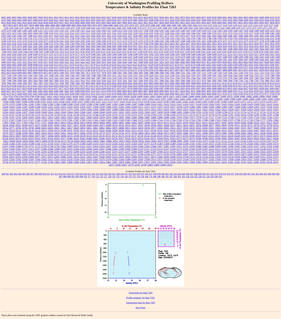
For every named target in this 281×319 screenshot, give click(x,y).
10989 (17, 99)
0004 (19, 17)
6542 (251, 67)
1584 (8, 36)
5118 (87, 51)
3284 (45, 46)
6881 (193, 70)
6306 (272, 65)
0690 (87, 23)
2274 (240, 41)
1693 (261, 36)
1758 (72, 38)
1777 (151, 38)
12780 (224, 115)
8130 (251, 83)
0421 (56, 20)
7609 (56, 80)
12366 (211, 101)
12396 (89, 104)
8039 (125, 83)
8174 (88, 86)
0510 (161, 20)
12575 (70, 109)
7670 (193, 80)
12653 (128, 112)
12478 (179, 107)
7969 (72, 83)
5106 (36, 51)
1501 (19, 33)
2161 (61, 41)
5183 (109, 54)
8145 (9, 86)
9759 (277, 94)
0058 (209, 17)
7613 (77, 80)
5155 (240, 51)
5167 (24, 54)
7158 (9, 75)
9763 (16, 96)
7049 (61, 73)
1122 (245, 25)
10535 (230, 96)
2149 (3, 41)
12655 (141, 112)
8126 (235, 83)
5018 (172, 46)
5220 (267, 54)
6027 (261, 62)
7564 (193, 78)
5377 (167, 59)
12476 (166, 107)
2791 (114, 44)
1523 (119, 33)
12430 (256, 104)
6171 (82, 65)
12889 (166, 117)
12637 (25, 112)
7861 (35, 83)
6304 (261, 65)
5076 (167, 49)
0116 (272, 17)
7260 (209, 75)
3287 (61, 46)
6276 (177, 65)
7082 (124, 73)
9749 (240, 94)
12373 (256, 101)
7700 (235, 80)
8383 (151, 88)
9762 (10, 96)
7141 (235, 73)
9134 (246, 91)
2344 (24, 44)
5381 (182, 59)
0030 (124, 17)
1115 (210, 25)
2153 (24, 41)
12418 (198, 104)
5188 (130, 54)
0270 (277, 17)
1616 (45, 36)
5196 (172, 54)
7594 (267, 78)
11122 (134, 101)
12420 (211, 104)
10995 (50, 99)
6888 (224, 70)
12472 (147, 107)
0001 (3, 17)
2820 (204, 44)
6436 (209, 67)
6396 (182, 67)
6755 (124, 70)
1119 (230, 25)
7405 (35, 78)
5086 (219, 49)
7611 (67, 80)
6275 (171, 65)
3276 (3, 46)
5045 (19, 49)
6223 (124, 65)
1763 (98, 38)
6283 (214, 65)
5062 (98, 49)
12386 (57, 104)
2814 (172, 44)
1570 (214, 33)
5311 (24, 59)
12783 (243, 115)
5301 (251, 57)
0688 (77, 23)
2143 (251, 38)
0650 (56, 23)
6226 (140, 65)
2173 (124, 41)
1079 (147, 25)
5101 (9, 51)
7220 (151, 75)
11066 (195, 99)
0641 (14, 23)
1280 (14, 30)
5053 (61, 49)
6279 (193, 65)
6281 (203, 65)
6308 (3, 67)
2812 (161, 44)
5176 (72, 54)
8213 (251, 86)
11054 (151, 99)
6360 (124, 67)
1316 (61, 30)
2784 (77, 44)
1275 (264, 28)
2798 (146, 44)
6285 (224, 65)
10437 (82, 96)
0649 (51, 23)
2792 (119, 44)
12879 (108, 117)
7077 (98, 73)
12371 (243, 101)
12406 (128, 104)
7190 (103, 75)
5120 (97, 51)
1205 (211, 28)
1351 (209, 30)
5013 (145, 46)
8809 (119, 91)
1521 (109, 33)
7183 (67, 75)
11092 (270, 99)
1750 (30, 38)
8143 (277, 83)
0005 (24, 17)
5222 (277, 54)
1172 (149, 28)
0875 (15, 25)
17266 (269, 117)
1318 (72, 30)
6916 (251, 70)
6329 (35, 67)
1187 (159, 28)
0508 (151, 20)
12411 (160, 104)
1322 (87, 30)
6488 (235, 67)
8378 (130, 88)
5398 (251, 59)
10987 (4, 99)
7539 (124, 78)
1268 (233, 28)
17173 (237, 117)
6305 (266, 65)
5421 (66, 62)
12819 (31, 117)
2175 (135, 41)
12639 (38, 112)
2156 (40, 41)
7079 (109, 73)
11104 (61, 101)
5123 (113, 51)
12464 (128, 107)
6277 (182, 65)
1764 (103, 38)
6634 (14, 70)
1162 (98, 28)
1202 (196, 28)
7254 (193, 75)
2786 (88, 44)
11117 (116, 101)
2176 (140, 41)
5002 (88, 46)
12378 (5, 104)
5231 (45, 57)
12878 (102, 117)
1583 (3, 36)
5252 (156, 57)
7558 (177, 78)
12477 (173, 107)
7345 (240, 75)
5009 (124, 46)
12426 (237, 104)
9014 (172, 91)
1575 (240, 33)
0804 (109, 23)
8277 (61, 88)
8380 (135, 88)
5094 (261, 49)
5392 (230, 59)
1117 (220, 25)
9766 (32, 96)
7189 (98, 75)
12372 (249, 101)
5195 (167, 54)
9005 (167, 91)
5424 (82, 62)
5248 (135, 57)
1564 (182, 33)
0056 (198, 17)
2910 (225, 44)
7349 (246, 75)
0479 (130, 20)
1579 (261, 33)
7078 (103, 73)
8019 (109, 83)
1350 (203, 30)
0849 (230, 23)
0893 (73, 25)
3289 (72, 46)
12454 (70, 107)
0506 (140, 20)
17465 (128, 120)
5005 (103, 46)
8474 (14, 91)
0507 (146, 20)
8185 (135, 86)
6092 (277, 62)
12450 (44, 107)
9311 (88, 94)
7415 (51, 78)
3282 (35, 46)
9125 (240, 91)
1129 (6, 28)
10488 (191, 96)
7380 (272, 75)
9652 (177, 94)
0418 (40, 20)
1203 (201, 28)
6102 (46, 65)
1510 (51, 33)
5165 (14, 54)
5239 (87, 57)
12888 (160, 117)
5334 (135, 59)
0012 (56, 17)
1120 (235, 25)
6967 (30, 73)
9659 (193, 94)
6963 (24, 73)
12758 (147, 115)
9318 (109, 94)
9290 (24, 94)
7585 (240, 78)
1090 (174, 25)
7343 (235, 75)
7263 (224, 75)
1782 (177, 38)
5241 (98, 57)
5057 (77, 49)
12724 (276, 112)
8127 (240, 83)
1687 (235, 36)
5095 (267, 49)
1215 (217, 28)
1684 (219, 36)
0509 (156, 20)
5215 (246, 54)
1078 (142, 25)
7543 (130, 78)
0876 (21, 25)
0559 (177, 20)
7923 (46, 83)
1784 (188, 38)
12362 (185, 101)
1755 (56, 38)
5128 (140, 51)
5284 (209, 57)
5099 (277, 49)
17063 (186, 117)
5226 (19, 57)
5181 (98, 54)
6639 (35, 70)
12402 (115, 104)
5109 (51, 51)
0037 (156, 17)
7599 (14, 80)
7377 (261, 75)
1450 (267, 30)
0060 (219, 17)
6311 (19, 67)
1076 (131, 25)
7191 (109, 75)
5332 (124, 59)
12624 (218, 109)
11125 (140, 101)
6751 (103, 70)
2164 (77, 41)
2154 (30, 41)
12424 (231, 104)
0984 (105, 25)
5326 (93, 59)
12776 (205, 115)
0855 (256, 23)
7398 (19, 78)
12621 (198, 109)
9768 (37, 96)
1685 (224, 36)
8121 (219, 83)
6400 (193, 67)
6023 (240, 62)
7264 (230, 75)
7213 (124, 75)
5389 (214, 59)
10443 (101, 96)
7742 (246, 80)
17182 (243, 117)
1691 (251, 36)
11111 (98, 101)
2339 (277, 41)
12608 (115, 109)
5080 (188, 49)
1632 (109, 36)
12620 (192, 109)
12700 (192, 112)
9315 (103, 94)
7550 (151, 78)
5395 (235, 59)
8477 (24, 91)
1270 (238, 28)
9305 (77, 94)
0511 (167, 20)
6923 (9, 73)
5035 (256, 46)
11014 (107, 99)
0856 (261, 23)
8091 (198, 83)
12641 (50, 112)
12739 (57, 115)
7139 (224, 73)
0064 (240, 17)
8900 (161, 91)
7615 (87, 80)
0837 (209, 23)
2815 (177, 44)
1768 (124, 38)
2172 (119, 41)
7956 (61, 83)
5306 (277, 57)
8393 (182, 88)
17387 (76, 120)
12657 (153, 112)
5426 (93, 62)
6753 (114, 70)
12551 (38, 109)
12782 (237, 115)
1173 (154, 28)
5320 (61, 59)
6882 (198, 70)
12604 (89, 109)
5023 (193, 46)
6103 (51, 65)
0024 (98, 17)
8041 (130, 83)
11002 (75, 99)
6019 (219, 62)
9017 (177, 91)
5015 (156, 46)
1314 (51, 30)
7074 (93, 73)
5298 (235, 57)
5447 (135, 62)
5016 (161, 46)
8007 (93, 83)
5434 (109, 62)
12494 (243, 107)
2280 (272, 41)
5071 (140, 49)
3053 (267, 44)
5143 (213, 51)
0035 (151, 17)
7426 (66, 78)
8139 (266, 83)
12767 (160, 115)
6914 (240, 70)
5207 (204, 54)
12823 (57, 117)
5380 (177, 59)
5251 (151, 57)
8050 (135, 83)
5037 (267, 46)
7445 (77, 78)
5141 (203, 51)
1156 (67, 28)
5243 (109, 57)
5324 (82, 59)
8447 (246, 88)
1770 (135, 38)
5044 (14, 49)
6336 (51, 67)
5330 (114, 59)
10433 (56, 96)
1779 (161, 38)
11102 (49, 101)
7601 (24, 80)
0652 (66, 23)
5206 (198, 54)
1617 (51, 36)
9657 (188, 94)
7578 (230, 78)
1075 (126, 25)
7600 (19, 80)
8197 (172, 86)
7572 (214, 78)
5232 (51, 57)
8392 (177, 88)
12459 (102, 107)
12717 (256, 112)
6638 (30, 70)
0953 (89, 25)
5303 (261, 57)
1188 (165, 28)
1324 (98, 30)
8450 (251, 88)
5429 (98, 62)
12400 (102, 104)
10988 (11, 99)
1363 (219, 30)
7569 (209, 78)
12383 (38, 104)
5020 (182, 46)
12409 (147, 104)
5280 (188, 57)
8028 (119, 83)
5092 (251, 49)
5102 (14, 51)
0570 (214, 20)
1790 (219, 38)
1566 (193, 33)
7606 (45, 80)
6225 (135, 65)
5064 (109, 49)
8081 (172, 83)
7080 (114, 73)
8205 (209, 86)
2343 (19, 44)
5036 (261, 46)
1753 (45, 38)
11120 (128, 101)
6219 (108, 65)
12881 (121, 117)
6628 (261, 67)
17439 (121, 120)
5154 (234, 51)
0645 (35, 23)
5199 (188, 54)
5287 (219, 57)
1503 (30, 33)
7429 (72, 78)
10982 (249, 96)
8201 (193, 86)
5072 (145, 49)
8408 (214, 88)
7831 (277, 80)
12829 (95, 117)
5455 (172, 62)
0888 (63, 25)
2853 (214, 44)
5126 (129, 51)
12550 (31, 109)
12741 (63, 115)
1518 (93, 33)
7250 (172, 75)
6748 (87, 70)
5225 (14, 57)
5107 (41, 51)
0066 (251, 17)
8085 (183, 83)
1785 (193, 38)
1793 (230, 38)
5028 (219, 46)
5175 (67, 54)
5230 (40, 57)
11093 (277, 99)
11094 (5, 101)
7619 (98, 80)
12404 (121, 104)
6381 (145, 67)
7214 (130, 75)
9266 (3, 94)
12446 (18, 107)
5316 (40, 59)
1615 (40, 36)
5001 (82, 46)
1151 (42, 28)
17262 (263, 117)
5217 (256, 54)
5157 (250, 51)
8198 (177, 86)
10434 (62, 96)
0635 (3, 23)
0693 (103, 23)
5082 (198, 49)
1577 (251, 33)
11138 (146, 101)
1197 (170, 28)
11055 (157, 99)
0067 (256, 17)
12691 (179, 112)
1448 (256, 30)
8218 (277, 86)
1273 (254, 28)
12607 (108, 109)
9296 (45, 94)
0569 (209, 20)
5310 (19, 59)
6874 (177, 70)
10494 (204, 96)
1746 (8, 38)
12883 (134, 117)
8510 (93, 91)
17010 (179, 117)
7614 (82, 80)
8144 (3, 86)
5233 (56, 57)
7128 (214, 73)
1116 (215, 25)
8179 (109, 86)
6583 (256, 67)
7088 (151, 73)
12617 (173, 109)
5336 (140, 59)
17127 (211, 117)
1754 (51, 38)
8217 (272, 86)
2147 (272, 38)
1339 (151, 30)
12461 (115, 107)
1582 (277, 33)
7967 (67, 83)
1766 (114, 38)
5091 (246, 49)
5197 (177, 54)
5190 (140, 54)
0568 (203, 20)
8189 (146, 86)
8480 (30, 91)
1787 (203, 38)
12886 (153, 117)
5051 (51, 49)
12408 (141, 104)
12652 (121, 112)
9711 (219, 94)
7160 (19, 75)
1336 (135, 30)
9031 (193, 91)
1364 (224, 30)
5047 (30, 49)
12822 (50, 117)
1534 (145, 33)
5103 (20, 51)
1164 (108, 28)
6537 (246, 67)
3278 (14, 46)
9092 (209, 91)
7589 (256, 78)
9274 (9, 94)
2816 (182, 44)
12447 (25, 107)
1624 (82, 36)
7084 (135, 73)
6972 (45, 73)
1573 (230, 33)
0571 (219, 20)
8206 (214, 86)
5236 (72, 57)
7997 (82, 83)
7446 (82, 78)
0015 (72, 17)
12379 (12, 104)
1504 (35, 33)
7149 (240, 73)
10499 (223, 96)
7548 (145, 78)
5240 (93, 57)
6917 (256, 70)
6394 (177, 67)
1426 (246, 30)
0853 (246, 23)
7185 (77, 75)
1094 (195, 25)
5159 (261, 51)
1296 (35, 30)
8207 (219, 86)
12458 (95, 107)
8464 (272, 88)
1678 (193, 36)
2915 (251, 44)
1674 (177, 36)
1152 (47, 28)
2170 (109, 41)
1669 (151, 36)
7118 (209, 73)
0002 (9, 17)
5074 (156, 49)
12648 (95, 112)
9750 (245, 94)
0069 (267, 17)
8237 (19, 88)
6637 (24, 70)
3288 (67, 46)
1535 (151, 33)
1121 (240, 25)
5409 (3, 62)
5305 (272, 57)
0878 (31, 25)
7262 (219, 75)
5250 (145, 57)
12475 (160, 107)
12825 (70, 117)
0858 (272, 23)
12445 (12, 107)
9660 (198, 94)
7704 (240, 80)
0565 (188, 20)
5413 (24, 62)
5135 (171, 51)
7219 (145, 75)
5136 (176, 51)
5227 (24, 57)
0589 (246, 20)
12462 (121, 107)
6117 (66, 65)
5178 (82, 54)
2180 (156, 41)
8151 (24, 86)
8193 (156, 86)
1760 (82, 38)
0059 (214, 17)
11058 (170, 99)
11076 (214, 99)
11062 (176, 99)
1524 (124, 33)
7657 (156, 80)
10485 (185, 96)
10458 (133, 96)
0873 (5, 25)
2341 (9, 44)
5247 (130, 57)
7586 (246, 78)
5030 (230, 46)
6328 (30, 67)
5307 (3, 59)
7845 (14, 83)
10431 (49, 96)
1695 (272, 36)
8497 (72, 91)
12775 (198, 115)
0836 (203, 23)
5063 (103, 49)
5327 (98, 59)
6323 (24, 67)
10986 (275, 96)
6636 (19, 70)
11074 (207, 99)
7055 (67, 73)
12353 (159, 101)
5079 (182, 49)
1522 (114, 33)
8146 (14, 86)
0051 (172, 17)
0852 (240, 23)
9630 (130, 94)
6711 (67, 70)
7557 (172, 78)
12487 (231, 107)
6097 (25, 65)
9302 (61, 94)
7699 (230, 80)
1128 (276, 25)
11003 (81, 99)
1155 (62, 28)
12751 (115, 115)
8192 (151, 86)
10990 (24, 99)
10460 (140, 96)
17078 (198, 117)
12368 (224, 101)
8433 (224, 88)
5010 (130, 46)
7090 (161, 73)
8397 (198, 88)
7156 (277, 73)
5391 (224, 59)
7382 (277, 75)
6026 (256, 62)
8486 (56, 91)
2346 (35, 44)
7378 (267, 75)
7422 (56, 78)
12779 (218, 115)
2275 (246, 41)
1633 (114, 36)
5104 (25, 51)
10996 (56, 99)
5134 (166, 51)
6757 (135, 70)
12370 (237, 101)
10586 (236, 96)
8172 (77, 86)
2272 (230, 41)
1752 (40, 38)
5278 (177, 57)
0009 (40, 17)
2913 (240, 44)
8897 (145, 91)
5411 (14, 62)
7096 (177, 73)
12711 (231, 112)
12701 (199, 112)
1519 (98, 33)
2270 (219, 41)
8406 (209, 88)
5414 (30, 62)
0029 (119, 17)
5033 (246, 46)
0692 (98, 23)
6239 (161, 65)
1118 (225, 25)
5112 (62, 51)
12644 (70, 112)
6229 (156, 65)
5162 (277, 51)
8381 (140, 88)
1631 (103, 36)
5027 (214, 46)
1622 (72, 36)
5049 (40, 49)
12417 (192, 104)
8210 (235, 86)
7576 (224, 78)
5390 (219, 59)
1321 (82, 30)
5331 (119, 59)
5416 (40, 62)
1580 (267, 33)
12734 (44, 115)
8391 (172, 88)
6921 (277, 70)
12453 (63, 107)
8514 (103, 91)
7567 (198, 78)
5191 (146, 54)
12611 (134, 109)
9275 (14, 94)
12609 (121, 109)
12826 (76, 117)
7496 (103, 78)
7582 (235, 78)
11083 (226, 99)
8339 (98, 88)
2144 (256, 38)
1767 (119, 38)
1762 (93, 38)
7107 (198, 73)
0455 (93, 20)
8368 (103, 88)
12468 (134, 107)
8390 (167, 88)
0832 (182, 23)
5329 (109, 59)
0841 (224, 23)
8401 (203, 88)
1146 (16, 28)
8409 (219, 88)
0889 (68, 25)
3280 (24, 46)
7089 (156, 73)
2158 (51, 41)
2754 (56, 44)
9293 (35, 94)
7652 (151, 80)
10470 (165, 96)
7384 (3, 78)
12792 (18, 117)
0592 (256, 20)
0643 (24, 23)
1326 (103, 30)
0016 (77, 17)
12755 (134, 115)
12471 (140, 107)
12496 (250, 107)
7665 (177, 80)
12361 (179, 101)
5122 (108, 51)
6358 (114, 67)
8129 (245, 83)
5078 (177, 49)
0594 (267, 20)
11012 (100, 99)
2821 (209, 44)
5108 (46, 51)
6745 (72, 70)
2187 (177, 41)
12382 (31, 104)
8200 (188, 86)
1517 (87, 33)
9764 (21, 96)
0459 (114, 20)
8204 (204, 86)
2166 (87, 41)
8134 (256, 83)
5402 (272, 59)
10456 (127, 96)
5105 (30, 51)
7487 (98, 78)
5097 (272, 49)
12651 (115, 112)
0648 (45, 23)
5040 (3, 49)
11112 (104, 101)
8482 (40, 91)
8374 (119, 88)
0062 (230, 17)
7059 (72, 73)
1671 (161, 36)
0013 (61, 17)
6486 (230, 67)
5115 (77, 51)
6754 (119, 70)
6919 (267, 70)
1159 (83, 28)
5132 (155, 51)
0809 (124, 23)
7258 (203, 75)
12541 (276, 107)
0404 (14, 20)
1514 (72, 33)
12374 (262, 101)
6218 (103, 65)
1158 (78, 28)
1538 (167, 33)
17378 (63, 120)
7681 (209, 80)
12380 (18, 104)
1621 (66, 36)
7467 (93, 78)
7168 (51, 75)
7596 (277, 78)
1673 (172, 36)
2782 (67, 44)
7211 (114, 75)
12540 (269, 107)
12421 (218, 104)
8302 (87, 88)
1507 (40, 33)
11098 (24, 101)
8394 (188, 88)
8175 (93, 86)
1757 (66, 38)
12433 (269, 104)
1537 (161, 33)
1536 (156, 33)
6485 (224, 67)
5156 (245, 51)
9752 (251, 94)
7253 (188, 75)
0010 (45, 17)
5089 (235, 49)
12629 (250, 109)
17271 (5, 120)
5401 (267, 59)
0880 (37, 25)
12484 (218, 107)
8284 (77, 88)
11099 (31, 101)
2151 (14, 41)
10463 (152, 96)
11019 (125, 99)
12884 (140, 117)
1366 (235, 30)
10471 (172, 96)
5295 (230, 57)
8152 (30, 86)
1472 (9, 33)
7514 (109, 78)
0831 (177, 23)
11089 (251, 99)
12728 (18, 115)
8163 (45, 86)
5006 (109, 46)
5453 (167, 62)
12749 (102, 115)
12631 (263, 109)
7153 (261, 73)
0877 (26, 25)
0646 (40, 23)
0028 (114, 17)
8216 (267, 86)
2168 (98, 41)
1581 (272, 33)
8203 (198, 86)
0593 (261, 20)
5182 (103, 54)
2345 (30, 44)
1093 (189, 25)
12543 (12, 109)
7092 (167, 73)
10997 (62, 99)
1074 (121, 25)
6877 (182, 70)
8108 (204, 83)
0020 (93, 17)
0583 (235, 20)
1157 (72, 28)
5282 (198, 57)
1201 (190, 28)
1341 (161, 30)
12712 (237, 112)
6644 (61, 70)
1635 (124, 36)
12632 (269, 109)
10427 (43, 96)
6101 (40, 65)
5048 (35, 49)
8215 (261, 86)
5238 (82, 57)
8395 (193, 88)
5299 (240, 57)
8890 (135, 91)
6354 (93, 67)
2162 (66, 41)
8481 (35, 91)
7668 (188, 80)
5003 (93, 46)
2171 (114, 41)
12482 (205, 107)
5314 (30, 59)
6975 (51, 73)
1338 (145, 30)
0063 (235, 17)
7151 (251, 73)
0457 (103, 20)
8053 (146, 83)
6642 (51, 70)
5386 (203, 59)
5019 (177, 46)
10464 (159, 96)
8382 (145, 88)
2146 (267, 38)
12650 (108, 112)
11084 (232, 99)
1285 (30, 30)
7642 (130, 80)
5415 (35, 62)
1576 (246, 33)
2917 (261, 44)
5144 (219, 51)
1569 (209, 33)
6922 (3, 73)
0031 (130, 17)
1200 (185, 28)
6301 (245, 65)
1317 (66, 30)
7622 (109, 80)
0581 (224, 20)
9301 (56, 94)
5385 (198, 59)
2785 (82, 44)
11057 (163, 99)
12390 (70, 104)
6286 (229, 65)
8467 (277, 88)
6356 (103, 67)
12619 (186, 109)
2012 (246, 38)
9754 (256, 94)
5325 (87, 59)
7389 (8, 78)
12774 (192, 115)
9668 (214, 94)
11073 (201, 99)
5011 (135, 46)
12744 (76, 115)
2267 (203, 41)
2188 (182, 41)
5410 (9, 62)
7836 (3, 83)
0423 (67, 20)
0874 (10, 25)
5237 (77, 57)
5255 (167, 57)
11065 (188, 99)
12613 (147, 109)
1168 (129, 28)
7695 (219, 80)
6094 (9, 65)
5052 (56, 49)
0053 (182, 17)
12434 (276, 104)
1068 (116, 25)
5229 (35, 57)
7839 (9, 83)
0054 (188, 17)
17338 (44, 120)
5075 (161, 49)
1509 (45, 33)
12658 (160, 112)
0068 (261, 17)
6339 (66, 67)
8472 (9, 91)
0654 (72, 23)
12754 (128, 115)
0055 (193, 17)
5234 (61, 57)
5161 (271, 51)
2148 (277, 38)
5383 (188, 59)
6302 (251, 65)
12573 (63, 109)
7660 (161, 80)
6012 (209, 62)
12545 (18, 109)
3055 (277, 44)
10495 (210, 96)
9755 (261, 94)
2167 (93, 41)
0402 (9, 20)
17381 (70, 120)
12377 (275, 101)
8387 (161, 88)
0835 (198, 23)
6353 (87, 67)
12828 (89, 117)
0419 (45, 20)
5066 (119, 49)
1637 (130, 36)
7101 (182, 73)
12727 (12, 115)
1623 (77, 36)
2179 (151, 41)
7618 (93, 80)
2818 (193, 44)
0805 (114, 23)
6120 (77, 65)
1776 (145, 38)
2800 (156, 44)
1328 (114, 30)
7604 (35, 80)
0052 (177, 17)
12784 (250, 115)
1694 (267, 36)
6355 (98, 67)
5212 (230, 54)
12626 (231, 109)
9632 (140, 94)
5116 (82, 51)
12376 (269, 101)
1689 (246, 36)
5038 (272, 46)
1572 (224, 33)
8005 (88, 83)
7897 (40, 83)
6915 (246, 70)
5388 (209, 59)
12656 (147, 112)
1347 (188, 30)
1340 (156, 30)
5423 (77, 62)
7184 (72, 75)
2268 (209, 41)
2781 (61, 44)
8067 (162, 83)
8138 (261, 83)
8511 (98, 91)
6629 (267, 67)
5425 (87, 62)
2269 (214, 41)
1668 (145, 36)
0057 (203, 17)
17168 (231, 117)
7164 (30, 75)
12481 (198, 107)
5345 (151, 59)
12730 (31, 115)
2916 (256, 44)
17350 (57, 120)
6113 (56, 65)
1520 (103, 33)
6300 (240, 65)
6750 (98, 70)
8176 (98, 86)
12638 (31, 112)
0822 (140, 23)
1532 (140, 33)
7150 (245, 73)
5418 (51, 62)
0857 (267, 23)
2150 (8, 41)
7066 (77, 73)
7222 (161, 75)
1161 (93, 28)
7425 (61, 78)
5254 (161, 57)
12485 (224, 107)
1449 (261, 30)
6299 (235, 65)
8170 (72, 86)
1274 (259, 28)
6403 (203, 67)
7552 (156, 78)
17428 (102, 120)
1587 (24, 36)
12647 (89, 112)
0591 (251, 20)
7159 (14, 75)
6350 (77, 67)
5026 (209, 46)
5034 (251, 46)
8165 (56, 86)
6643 (56, 70)
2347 (40, 44)
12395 (83, 104)
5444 (119, 62)
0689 (82, 23)
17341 (50, 120)
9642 (156, 94)
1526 (135, 33)
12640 (44, 112)
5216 (251, 54)
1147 (21, 28)
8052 (140, 83)
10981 (243, 96)
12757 (140, 115)
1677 (188, 36)
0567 (198, 20)
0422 (61, 20)
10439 (88, 96)
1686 (230, 36)
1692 (256, 36)
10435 (69, 96)
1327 (109, 30)
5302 (256, 57)
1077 (137, 25)
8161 (35, 86)
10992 (37, 99)
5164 (9, 54)
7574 (219, 78)
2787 (93, 44)
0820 (130, 23)
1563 (177, 33)
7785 (256, 80)
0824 (151, 23)
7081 (119, 73)
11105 (68, 101)
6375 (140, 67)
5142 (208, 51)
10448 (107, 96)
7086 (146, 73)
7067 (82, 73)
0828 (161, 23)
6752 (109, 70)
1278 (3, 30)
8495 (67, 91)
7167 (45, 75)
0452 (77, 20)
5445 (124, 62)
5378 (172, 59)
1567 (198, 33)
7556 (167, 78)
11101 (43, 101)
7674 (203, 80)
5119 (92, 51)
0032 (135, 17)
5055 (66, 49)
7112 (204, 73)
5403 (277, 59)
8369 (109, 88)
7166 (40, 75)
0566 (193, 20)
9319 (114, 94)
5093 (256, 49)
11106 (74, 101)
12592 (76, 109)
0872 (277, 23)
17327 (31, 120)
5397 (246, 59)
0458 (109, 20)
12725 (5, 115)
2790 (109, 44)
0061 (224, 17)
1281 (19, 30)
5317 (45, 59)
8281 (72, 88)
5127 (134, 51)
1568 (203, 33)
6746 (77, 70)
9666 (209, 94)
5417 (45, 62)
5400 (261, 59)
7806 (267, 80)
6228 (150, 65)
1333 (119, 30)
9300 (51, 94)
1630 (98, 36)
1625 (87, 36)
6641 (45, 70)
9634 (145, 94)
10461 (146, 96)
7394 (14, 78)
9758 (272, 94)
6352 (82, 67)
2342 (14, 44)
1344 (172, 30)
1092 (184, 25)
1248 (227, 28)
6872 (167, 70)
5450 (151, 62)
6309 (9, 67)
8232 (14, 88)
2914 (246, 44)
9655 (182, 94)
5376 (161, 59)
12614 (153, 109)
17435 (115, 120)
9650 (172, 94)
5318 (51, 59)
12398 (95, 104)
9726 (224, 94)
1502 (24, 33)
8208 (225, 86)
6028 (266, 62)
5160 (266, 51)
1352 (214, 30)
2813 (167, 44)
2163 (72, 41)
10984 (262, 96)
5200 (193, 54)
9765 (26, 96)
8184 (130, 86)
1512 (61, 33)
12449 (37, 107)
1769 (130, 38)
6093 (3, 65)
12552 (44, 109)
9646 (167, 94)
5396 (240, 59)
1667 (140, 36)
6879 (188, 70)
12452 (57, 107)
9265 (277, 91)
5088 (230, 49)
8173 (82, 86)
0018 (82, 17)
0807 (119, 23)
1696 (277, 36)
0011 (51, 17)
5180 (93, 54)
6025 (251, 62)
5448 (140, 62)
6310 (14, 67)
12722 (263, 112)
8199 (182, 86)
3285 (51, 46)
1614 (35, 36)
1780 (167, 38)
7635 (119, 80)
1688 (240, 36)
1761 (87, 38)
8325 (93, 88)
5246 (124, 57)
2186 (172, 41)
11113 (110, 101)
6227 (145, 65)
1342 (167, 30)
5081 (193, 49)
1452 (277, 30)
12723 (269, 112)
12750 (108, 115)
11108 (86, 101)
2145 (261, 38)
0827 (156, 23)
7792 (261, 80)
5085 (214, 49)
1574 (235, 33)
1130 (11, 28)
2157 (45, 41)
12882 (128, 117)
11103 (55, 101)
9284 (19, 94)
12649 (102, 112)
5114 (72, 51)
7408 (40, 78)
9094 (214, 91)
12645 (76, 112)
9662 (203, 94)
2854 (219, 44)
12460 (108, 107)
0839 (214, 23)
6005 (188, 62)
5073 (151, 49)
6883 (203, 70)
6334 (40, 67)
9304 (72, 94)
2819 (198, 44)
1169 (134, 28)
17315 (25, 120)
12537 (263, 107)
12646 (83, 112)
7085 (140, 73)
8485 (51, 91)
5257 (172, 57)
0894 (79, 25)
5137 (182, 51)
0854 (251, 23)
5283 (203, 57)
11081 (220, 99)
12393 (76, 104)
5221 (272, 54)
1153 (52, 28)
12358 (166, 101)
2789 (103, 44)
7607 (51, 80)
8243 (24, 88)
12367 (217, 101)
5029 (224, 46)
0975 (100, 25)
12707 (211, 112)
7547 (140, 78)
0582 (230, 20)
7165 (35, 75)
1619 (61, 36)
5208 (209, 54)
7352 (251, 75)
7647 (135, 80)
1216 (222, 28)
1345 (177, 30)
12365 (204, 101)
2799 (151, 44)
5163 (3, 54)
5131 (150, 51)
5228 (30, 57)
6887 (219, 70)
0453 (82, 20)
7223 (167, 75)
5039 (277, 46)
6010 (198, 62)
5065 (114, 49)
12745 (82, 115)
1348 (193, 30)
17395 (82, 120)
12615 (160, 109)
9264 (272, 91)
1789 (214, 38)
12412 (166, 104)
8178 (103, 86)
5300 (246, 57)
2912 (235, 44)
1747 (14, 38)
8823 (130, 91)
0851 (235, 23)
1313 (45, 30)
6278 (187, 65)
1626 (93, 36)
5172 (51, 54)
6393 (172, 67)
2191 (198, 41)
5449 (145, 62)
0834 (193, 23)
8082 (177, 83)
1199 (180, 28)
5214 (240, 54)
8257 (56, 88)
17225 (256, 117)
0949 (84, 25)
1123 (250, 25)
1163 (103, 28)
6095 (14, 65)
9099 (230, 91)
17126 (205, 117)
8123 (224, 83)
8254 (51, 88)
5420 (61, 62)
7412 (45, 78)
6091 (272, 62)
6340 (72, 67)
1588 (30, 36)
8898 (151, 91)
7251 (177, 75)
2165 (82, 41)
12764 (153, 115)
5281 (193, 57)
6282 (208, 65)
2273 (235, 41)
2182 (167, 41)
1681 (203, 36)
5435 (114, 62)
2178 (145, 41)
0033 (140, 17)
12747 (89, 115)
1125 (260, 25)
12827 (82, 117)
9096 (224, 91)
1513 (66, 33)
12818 (25, 117)
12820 (37, 117)
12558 (50, 109)
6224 (129, 65)
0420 (51, 20)
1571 (219, 33)
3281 (30, 46)
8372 (114, 88)
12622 (205, 109)
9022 (188, 91)
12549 (25, 109)
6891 (235, 70)
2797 (140, 44)
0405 (19, 20)
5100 (4, 51)
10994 (43, 99)
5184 (114, 54)
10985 (268, 96)
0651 (61, 23)
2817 (188, 44)
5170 (40, 54)
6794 (151, 70)
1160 (88, 28)
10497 (217, 96)
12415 (179, 104)
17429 (108, 120)
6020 (224, 62)
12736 (50, 115)
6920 (272, 70)
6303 (256, 65)
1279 (8, 30)
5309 (14, 59)
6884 (209, 70)
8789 (109, 91)
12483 (211, 107)
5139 (192, 51)
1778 (156, 38)
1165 (113, 28)
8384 (156, 88)
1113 (200, 25)
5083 (203, 49)
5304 (267, 57)
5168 (30, 54)
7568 (203, 78)
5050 (45, 49)
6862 (161, 70)
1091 (179, 25)
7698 (224, 80)
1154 (57, 28)
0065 (246, 17)
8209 (230, 86)
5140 (198, 51)
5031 (235, 46)
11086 (245, 99)
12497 (256, 107)
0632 (277, 20)
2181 (161, 41)
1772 (140, 38)
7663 (172, 80)
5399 (256, 59)
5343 (145, 59)
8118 (214, 83)
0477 (119, 20)
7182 (61, 75)
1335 (130, 30)
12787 (269, 115)
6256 (166, 65)
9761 (5, 96)
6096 (19, 65)
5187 (124, 54)
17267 (276, 117)
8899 (156, 91)
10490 (198, 96)
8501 (88, 91)
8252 (40, 88)
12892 (173, 117)
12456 (82, 107)
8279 (66, 88)
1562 (172, 33)
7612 (72, 80)
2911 (230, 44)
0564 (182, 20)
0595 (272, 20)
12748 (95, 115)
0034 (145, 17)
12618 (179, 109)
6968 (35, 73)
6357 (109, 67)
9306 (82, 94)
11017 (113, 99)
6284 (219, 65)
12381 (25, 104)
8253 (45, 88)
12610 (128, 109)
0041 (167, 17)
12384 (44, 104)
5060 (87, 49)
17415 (89, 120)
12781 (231, 115)
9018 (182, 91)
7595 (272, 78)
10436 (75, 96)
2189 (188, 41)
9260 (267, 91)
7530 (119, 78)
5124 (118, 51)
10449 (114, 96)
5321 (66, 59)
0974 (94, 25)
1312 (40, 30)
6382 (151, 67)
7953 (56, 83)
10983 (255, 96)
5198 (182, 54)
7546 (135, 78)
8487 (61, 91)
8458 (261, 88)
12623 (211, 109)
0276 (3, 20)
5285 (214, 57)
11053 (144, 99)
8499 (82, 91)
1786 (198, 38)
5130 (145, 51)
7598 (9, 80)
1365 (230, 30)
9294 (40, 94)
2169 (103, 41)
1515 (77, 33)
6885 (214, 70)
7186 (82, 75)
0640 (8, 23)
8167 (67, 86)
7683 (214, 80)
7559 (182, 78)
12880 (115, 117)
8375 (124, 88)
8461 (267, 88)
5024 (198, 46)
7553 (161, 78)
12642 (57, 112)
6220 (114, 65)
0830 (172, 23)
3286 (56, 46)
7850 (25, 83)
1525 (130, 33)
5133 (161, 51)
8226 (8, 88)
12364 (198, 101)
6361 (130, 67)
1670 (156, 36)
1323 (93, 30)
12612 (140, 109)
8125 (230, 83)
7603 (30, 80)
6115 (61, 65)
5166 (19, 54)
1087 (158, 25)
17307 (12, 120)
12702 (205, 112)
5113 (67, 51)
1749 (24, 38)
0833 (188, 23)
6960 (19, 73)
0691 (93, 23)
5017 (167, 46)
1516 (82, 33)
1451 (272, 30)
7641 (124, 80)
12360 (172, 101)
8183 (124, 86)
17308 (18, 120)
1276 (269, 28)
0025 (103, 17)
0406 (24, 20)
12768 (166, 115)
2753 (51, 44)
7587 (251, 78)
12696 (186, 112)
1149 (31, 28)
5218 (261, 54)
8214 (256, 86)
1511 (56, 33)
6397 (188, 67)
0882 (47, 25)
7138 (219, 73)
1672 (167, 36)
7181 (56, 75)
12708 (218, 112)
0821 (135, 23)
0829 (167, 23)
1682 (209, 36)
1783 (182, 38)
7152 (256, 73)
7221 (156, 75)
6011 (203, 62)
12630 (256, 109)
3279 (19, 46)
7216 (140, 75)
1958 (240, 38)
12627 (237, 109)
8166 (61, 86)
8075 (167, 83)
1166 (118, 28)
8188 (140, 86)
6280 (198, 65)
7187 (88, 75)
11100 (37, 101)
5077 (172, 49)
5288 (224, 57)
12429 (250, 104)
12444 (5, 107)
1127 (271, 25)
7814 (272, 80)
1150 (37, 28)
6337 (56, 67)
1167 (124, 28)
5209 (214, 54)
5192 (151, 54)
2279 (267, 41)
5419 (56, 62)
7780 (251, 80)
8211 (240, 86)
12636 (18, 112)
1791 (224, 38)
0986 (110, 25)
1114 (205, 25)
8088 (193, 83)
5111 (57, 51)
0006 (30, 17)
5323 (77, 59)
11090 (258, 99)
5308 (9, 59)
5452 (161, 62)
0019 (87, 17)
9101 (235, 91)
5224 (8, 57)
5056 (72, 49)
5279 (182, 57)
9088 (198, 91)
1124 (255, 25)
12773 (186, 115)
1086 (152, 25)
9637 (151, 94)
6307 (277, 65)
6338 (61, 67)
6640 (40, 70)
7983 (77, 83)
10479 (178, 96)
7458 (87, 78)
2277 (256, 41)
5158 (255, 51)
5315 (35, 59)
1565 (188, 33)
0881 (42, 25)
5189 (135, 54)
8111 (209, 83)
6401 (198, 67)
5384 (193, 59)
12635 (12, 112)
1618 (56, 36)
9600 (119, 94)
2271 (224, 41)
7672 (198, 80)
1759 (77, 38)
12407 (134, 104)
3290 (77, 46)
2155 (35, 41)
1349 (198, 30)
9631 (135, 94)
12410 (153, 104)
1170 (139, 28)
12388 (63, 104)
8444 (240, 88)
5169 (35, 54)
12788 (276, 115)
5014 (151, 46)
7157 (3, 75)
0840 (219, 23)
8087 (188, 83)
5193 (156, 54)
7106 (193, 73)
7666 (182, 80)
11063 (182, 99)
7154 (266, 73)
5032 (240, 46)
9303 (67, 94)
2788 (98, 44)
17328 (37, 120)
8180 (114, 86)
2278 (261, 41)
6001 (177, 62)
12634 (5, 112)
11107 (80, 101)
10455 (120, 96)
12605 (95, 109)
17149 (218, 117)
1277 (275, 28)
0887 (58, 25)
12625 (224, 109)
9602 (124, 94)
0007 (35, 17)
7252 (182, 75)
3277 (9, 46)
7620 (103, 80)
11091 (264, 99)
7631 (114, 80)
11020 (132, 99)
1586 (19, 36)
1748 (19, 38)
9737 (230, 94)
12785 (256, 115)
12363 (192, 101)
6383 (156, 67)
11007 (88, 99)
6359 (119, 67)
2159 (56, 41)
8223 (3, 88)
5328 (103, 59)
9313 (98, 94)
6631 (277, 67)
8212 (246, 86)
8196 (167, 86)
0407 (30, 20)
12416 (186, 104)
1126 (265, 25)
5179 (88, 54)
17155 (224, 117)
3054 (272, 44)
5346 (156, 59)
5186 (119, 54)
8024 (114, 83)
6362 (135, 67)
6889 (230, 70)
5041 (8, 49)
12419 (205, 104)
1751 (35, 38)
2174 (130, 41)
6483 (214, 67)
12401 (108, 104)
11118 (122, 101)
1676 (182, 36)
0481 (135, 20)
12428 (243, 104)
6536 (240, 67)
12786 (263, 115)
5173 (56, 54)
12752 (121, 115)
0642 (19, 23)
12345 (153, 101)
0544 (172, 20)
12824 (63, 117)
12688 (173, 112)
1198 (175, 28)
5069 (135, 49)
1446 (251, 30)
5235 (66, 57)
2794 (124, 44)
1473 (14, 33)
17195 (250, 117)
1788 (209, 38)
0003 (14, 17)
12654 (134, 112)
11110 (92, 101)
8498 (77, 91)
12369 (230, 101)
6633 (9, 70)
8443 (235, 88)
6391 (161, 67)
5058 (82, 49)
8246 (30, 88)
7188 (93, 75)
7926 (51, 83)
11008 (94, 99)
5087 (224, 49)
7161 (24, 75)
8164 (51, 86)
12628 (243, 109)
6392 (167, 67)
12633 (276, 109)
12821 (44, 117)
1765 (109, 38)
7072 (88, 73)
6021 (230, 62)
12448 (31, 107)
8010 (104, 83)
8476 (19, 91)
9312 (93, 94)
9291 (30, 94)
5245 (119, 57)
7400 (24, 78)
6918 (261, 70)
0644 (30, 23)
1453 (3, 33)
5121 (103, 51)
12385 (50, 104)
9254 (251, 91)
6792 (140, 70)
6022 (235, 62)
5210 (219, 54)
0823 (145, 23)
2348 (45, 44)
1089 (168, 25)
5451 (156, 62)
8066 (156, 83)
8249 (35, 88)
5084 (209, 49)
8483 (45, 91)
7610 (61, 80)
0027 (109, 17)
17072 (192, 117)
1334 (124, 30)
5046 (24, 49)
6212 (98, 65)
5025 (203, 46)
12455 (76, 107)
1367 (240, 30)
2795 (130, 44)
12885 (147, 117)
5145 (224, 51)
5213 (235, 54)
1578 (256, 33)
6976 (56, 73)
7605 (40, 80)
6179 (92, 65)
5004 (98, 46)
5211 (225, 54)
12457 (89, 107)
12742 (70, 115)
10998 (69, 99)
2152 (19, 41)
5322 (72, 59)
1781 (172, 38)
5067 (124, 49)
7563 (188, 78)
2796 (135, 44)
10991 (30, 99)
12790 (5, 117)
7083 (130, 73)
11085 (239, 99)
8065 (151, 83)
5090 (240, 49)
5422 (72, 62)
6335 (45, 67)
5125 (124, 51)
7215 (135, 75)
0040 (161, 17)
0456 (98, 20)
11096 (12, 101)
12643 (63, 112)
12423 (224, 104)
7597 (3, 80)
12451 (50, 107)
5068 (130, 49)
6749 (93, 70)
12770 (179, 115)
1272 (248, 28)
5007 (114, 46)
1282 (24, 30)
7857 (30, 83)
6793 (145, 70)
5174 (61, 54)
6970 (40, 73)
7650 (145, 80)
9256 (256, 91)
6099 (35, 65)
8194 (161, 86)
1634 (119, 36)
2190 (193, 41)
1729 (3, 38)
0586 (240, 20)
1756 (61, 38)
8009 (98, 83)
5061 (93, 49)
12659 (166, 112)
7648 (140, 80)
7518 (114, 78)
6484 (219, 67)
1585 (14, 36)
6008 (193, 62)
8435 (230, 88)
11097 (18, 101)
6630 (272, 67)
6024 (245, 62)
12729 (25, 115)
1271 (243, 28)
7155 (272, 73)
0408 (35, 20)
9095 (219, 91)
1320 (77, 30)
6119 (72, 65)
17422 (95, 120)
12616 (166, 109)
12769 (173, 115)
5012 (140, 46)
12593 (83, 109)
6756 (130, 70)
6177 (87, 65)
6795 (156, 70)
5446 (130, 62)
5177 (77, 54)
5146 (229, 51)
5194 (161, 54)
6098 (30, 65)
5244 (114, 57)
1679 (198, 36)
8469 (3, 91)
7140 (230, 73)
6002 (182, 62)
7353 (256, 75)
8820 (124, 91)
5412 (19, 62)
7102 (188, 73)
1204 (206, 28)
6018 (214, 62)
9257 (261, 91)
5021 (188, 46)
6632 (3, 70)
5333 (130, 59)
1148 (26, 28)
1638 (135, 36)
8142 (272, 83)
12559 (57, 109)
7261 (214, 75)
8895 (140, 91)
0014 (66, 17)
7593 (261, 78)
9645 (161, 94)
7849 (19, 83)
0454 (88, 20)
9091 (203, 91)
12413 (173, 104)
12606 (102, 109)
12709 (224, 112)
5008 (119, 46)
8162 (40, 86)
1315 (56, 30)
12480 (192, 107)
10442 (94, 96)
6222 (119, 65)
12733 (37, 115)
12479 (186, 107)
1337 (140, 30)
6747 (82, 70)
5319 (56, 59)
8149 (19, 86)
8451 (256, 88)
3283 (40, 46)
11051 (138, 99)
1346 (182, 30)
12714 (243, 112)
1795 (235, 38)
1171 (144, 28)
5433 (103, 62)
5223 (3, 57)
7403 (30, 78)
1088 (163, 25)
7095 (172, 73)
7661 (167, 80)
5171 (45, 54)
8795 (114, 91)
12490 (237, 107)
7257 (198, 75)
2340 (3, 44)
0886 (52, 25)
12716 (250, 112)
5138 (187, 51)
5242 (103, 57)
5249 (140, 57)
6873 (172, 70)
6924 (14, 73)
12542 (5, 109)
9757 (266, 94)
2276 (251, 41)
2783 (72, 44)
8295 (82, 88)
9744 (235, 94)
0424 (72, 20)
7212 (119, 75)
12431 (263, 104)
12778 (211, 115)
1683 (214, 36)
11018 (119, 99)
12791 (12, 117)
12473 (153, 107)
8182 (119, 86)
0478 (124, 20)
